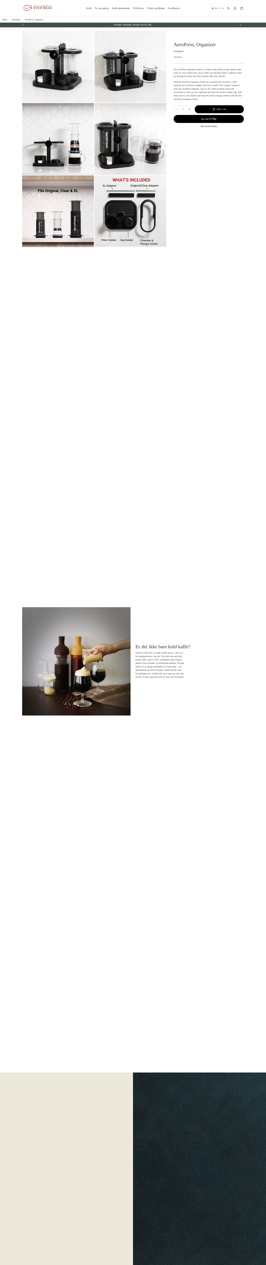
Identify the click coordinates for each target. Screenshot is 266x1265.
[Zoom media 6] (130, 211)
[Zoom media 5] (58, 211)
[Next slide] (240, 24)
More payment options (209, 126)
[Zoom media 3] (58, 139)
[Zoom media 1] (58, 66)
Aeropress (16, 19)
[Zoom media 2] (130, 66)
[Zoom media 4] (130, 139)
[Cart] (241, 8)
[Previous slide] (23, 24)
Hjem (4, 19)
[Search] (228, 8)
